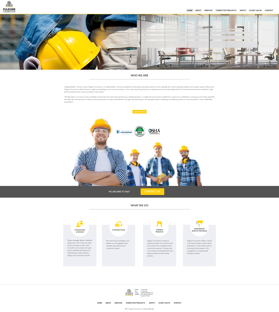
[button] (124, 65)
